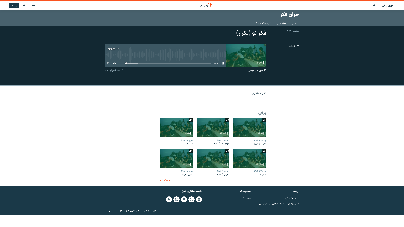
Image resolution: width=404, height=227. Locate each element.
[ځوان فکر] (249, 158)
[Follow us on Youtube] (184, 199)
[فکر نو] (176, 127)
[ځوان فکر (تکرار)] (213, 127)
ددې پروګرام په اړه (262, 23)
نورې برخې (281, 23)
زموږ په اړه (246, 198)
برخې (294, 23)
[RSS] (169, 199)
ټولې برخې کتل (166, 179)
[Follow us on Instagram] (176, 199)
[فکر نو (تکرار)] (249, 127)
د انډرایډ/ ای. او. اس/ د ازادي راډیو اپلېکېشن (279, 204)
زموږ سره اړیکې (292, 198)
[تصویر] (33, 5)
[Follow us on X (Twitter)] (191, 199)
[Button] (293, 47)
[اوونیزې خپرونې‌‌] (24, 5)
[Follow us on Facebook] (199, 199)
